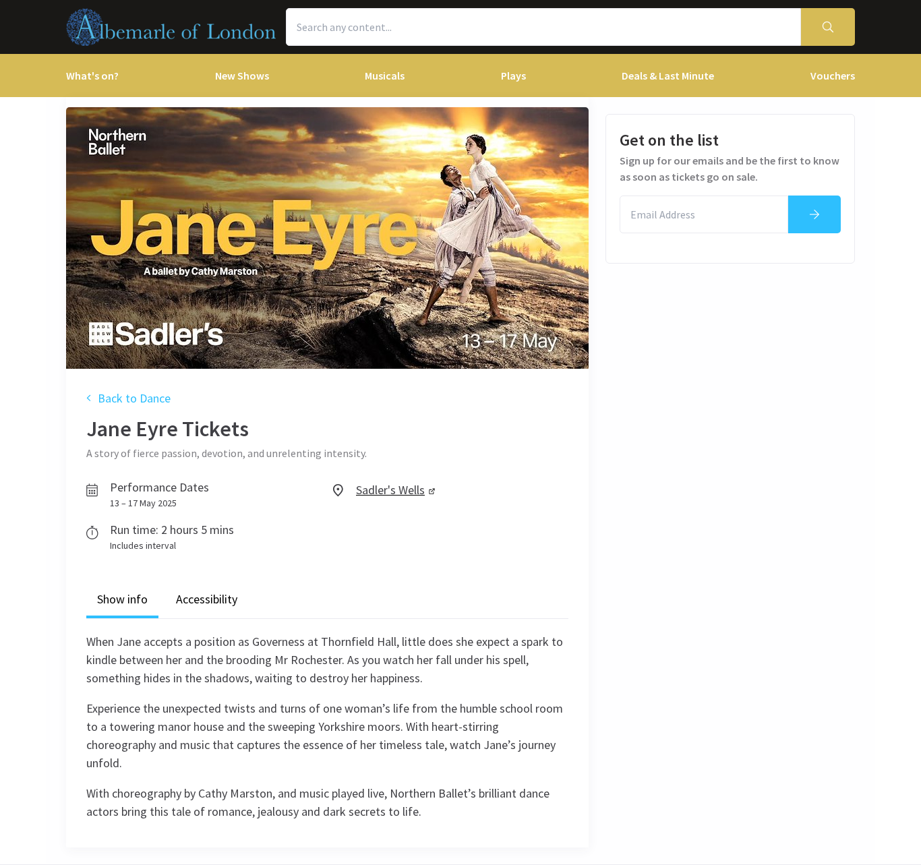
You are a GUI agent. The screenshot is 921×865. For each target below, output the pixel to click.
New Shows (242, 75)
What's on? (92, 75)
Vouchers (832, 75)
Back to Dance (134, 398)
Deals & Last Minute (668, 75)
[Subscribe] (814, 214)
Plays (513, 75)
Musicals (385, 75)
